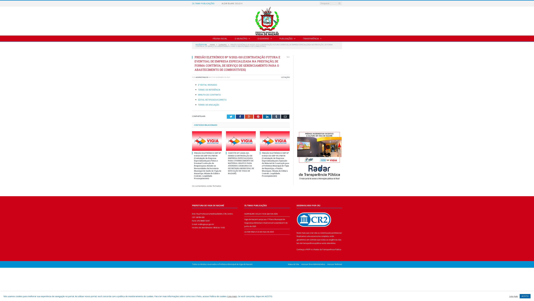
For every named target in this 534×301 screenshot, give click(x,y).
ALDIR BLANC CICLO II (232, 3)
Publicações (286, 38)
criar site (313, 233)
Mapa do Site (293, 264)
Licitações (285, 77)
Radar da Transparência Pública (327, 249)
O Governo (263, 38)
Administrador (202, 77)
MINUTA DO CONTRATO (209, 94)
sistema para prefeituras (330, 233)
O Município (241, 38)
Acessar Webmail (334, 264)
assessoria (316, 236)
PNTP (308, 249)
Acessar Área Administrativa (313, 264)
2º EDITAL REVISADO (207, 84)
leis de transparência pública (309, 243)
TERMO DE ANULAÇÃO (208, 104)
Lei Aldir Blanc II (250, 231)
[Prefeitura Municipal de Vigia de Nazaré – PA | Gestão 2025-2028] (267, 20)
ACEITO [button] (525, 296)
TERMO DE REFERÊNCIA (209, 89)
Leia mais (232, 296)
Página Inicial (220, 38)
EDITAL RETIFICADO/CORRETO (212, 99)
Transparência (311, 38)
